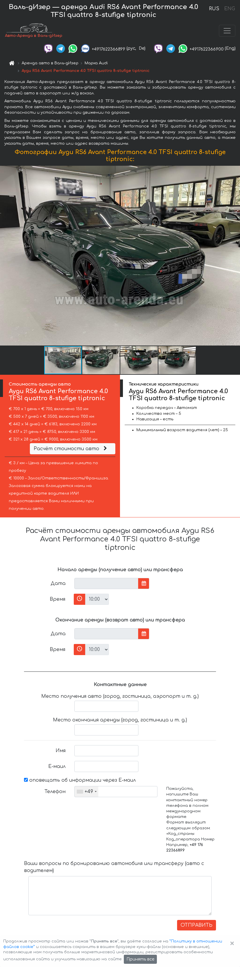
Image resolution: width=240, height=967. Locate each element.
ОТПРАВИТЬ (196, 925)
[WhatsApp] (72, 48)
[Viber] (48, 48)
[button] (101, 360)
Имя (61, 750)
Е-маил (57, 766)
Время (57, 599)
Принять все (140, 959)
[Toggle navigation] (227, 31)
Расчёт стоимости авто (67, 448)
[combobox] (86, 791)
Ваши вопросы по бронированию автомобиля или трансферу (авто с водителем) (114, 867)
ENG (229, 8)
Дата (58, 583)
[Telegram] (60, 48)
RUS (214, 8)
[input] (106, 583)
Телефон (55, 791)
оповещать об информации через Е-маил (82, 780)
